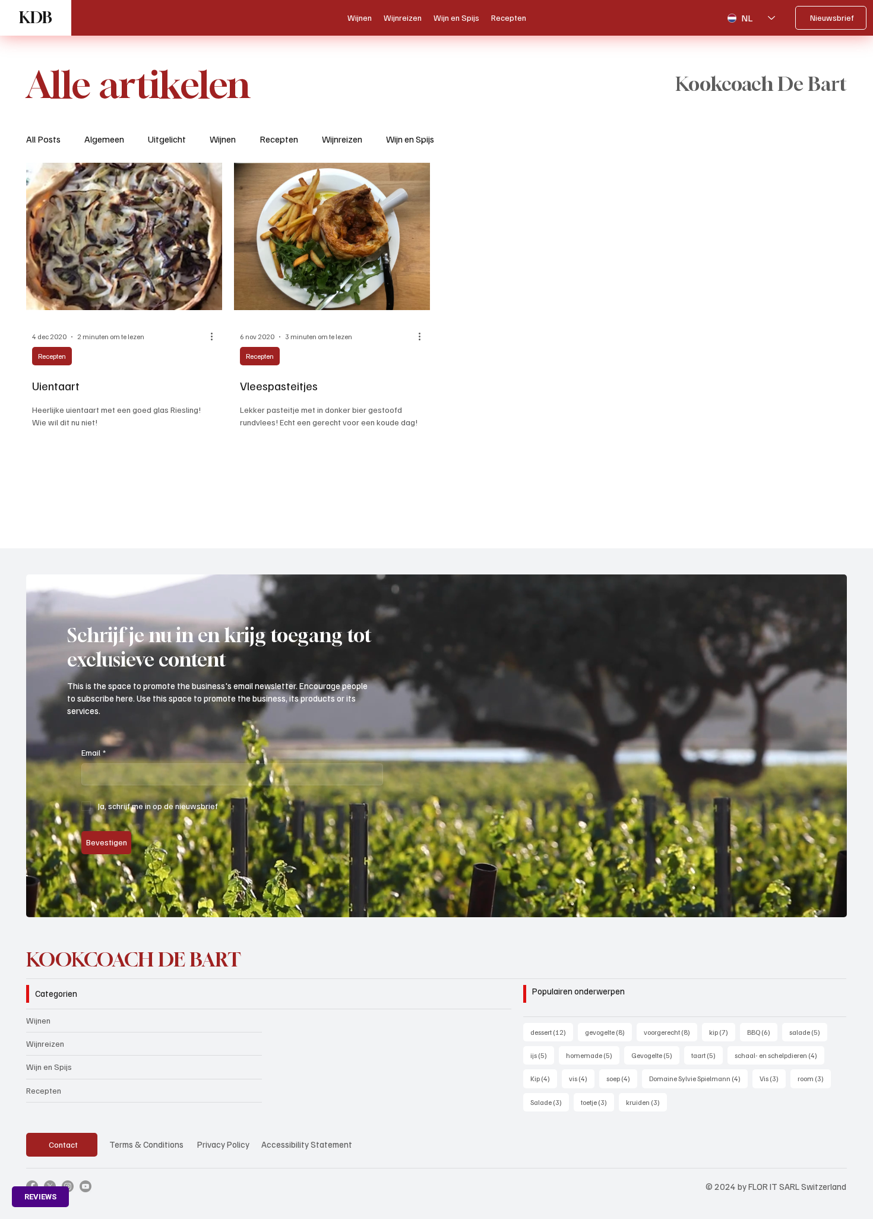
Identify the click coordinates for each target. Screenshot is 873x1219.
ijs (542, 1055)
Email (93, 752)
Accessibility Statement (306, 1144)
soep (621, 1078)
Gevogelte (655, 1055)
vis (581, 1078)
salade (808, 1032)
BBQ (762, 1032)
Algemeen (104, 139)
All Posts (43, 139)
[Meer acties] (216, 337)
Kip (543, 1078)
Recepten (279, 139)
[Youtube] (85, 1186)
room (814, 1078)
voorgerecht (670, 1032)
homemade (592, 1055)
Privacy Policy (223, 1144)
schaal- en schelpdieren (779, 1055)
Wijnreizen (342, 139)
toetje (597, 1102)
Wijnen (223, 139)
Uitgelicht (167, 139)
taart (707, 1055)
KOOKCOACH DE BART (133, 959)
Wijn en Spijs (410, 139)
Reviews (40, 1196)
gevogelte (608, 1032)
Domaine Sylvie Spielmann (698, 1078)
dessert (551, 1032)
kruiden (646, 1102)
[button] (826, 903)
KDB (35, 17)
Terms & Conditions (146, 1144)
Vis (773, 1078)
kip (722, 1032)
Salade (549, 1102)
